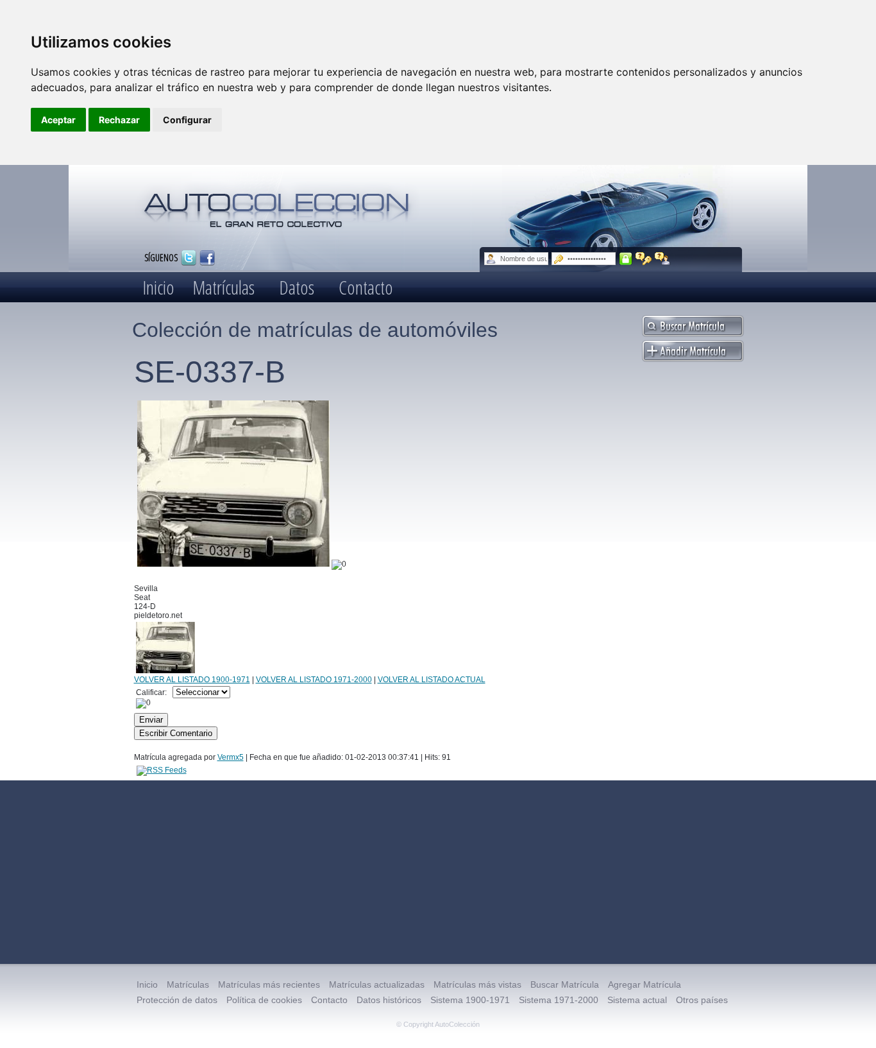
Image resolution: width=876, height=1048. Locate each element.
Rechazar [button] (119, 119)
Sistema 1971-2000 (558, 1000)
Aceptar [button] (58, 119)
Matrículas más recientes (269, 984)
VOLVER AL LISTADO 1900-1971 (192, 679)
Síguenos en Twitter (188, 258)
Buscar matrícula (693, 326)
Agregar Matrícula (644, 984)
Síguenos (161, 257)
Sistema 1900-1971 (470, 1000)
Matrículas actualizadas (377, 984)
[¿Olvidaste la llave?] (644, 258)
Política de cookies (264, 1000)
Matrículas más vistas (477, 984)
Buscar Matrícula (564, 984)
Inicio (158, 287)
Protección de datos (177, 1000)
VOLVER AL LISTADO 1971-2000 (314, 679)
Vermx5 (230, 757)
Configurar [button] (187, 119)
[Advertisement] (438, 872)
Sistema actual (637, 1000)
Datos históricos (389, 1000)
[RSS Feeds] (162, 770)
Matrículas (223, 287)
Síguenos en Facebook (207, 258)
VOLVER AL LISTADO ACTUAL (431, 679)
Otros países (702, 1000)
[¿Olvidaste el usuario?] (663, 258)
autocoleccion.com (277, 205)
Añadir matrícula (693, 351)
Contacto (366, 287)
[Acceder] (625, 258)
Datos (296, 287)
